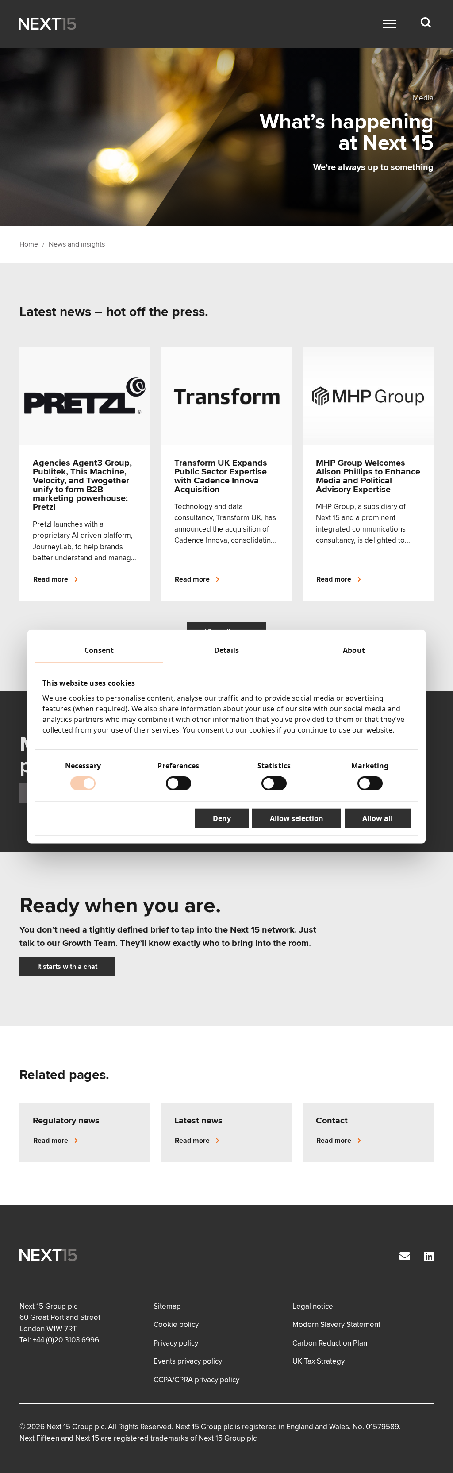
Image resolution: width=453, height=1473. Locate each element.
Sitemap (167, 1306)
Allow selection (296, 818)
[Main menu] (389, 24)
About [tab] (354, 650)
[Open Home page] (47, 24)
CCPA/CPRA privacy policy (196, 1379)
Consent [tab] (99, 650)
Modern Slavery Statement (336, 1324)
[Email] (404, 1256)
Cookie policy (176, 1324)
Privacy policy (176, 1343)
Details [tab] (226, 650)
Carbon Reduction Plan (329, 1343)
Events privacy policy (188, 1361)
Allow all (377, 818)
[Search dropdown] (425, 22)
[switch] (178, 783)
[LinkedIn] (429, 1256)
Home (28, 244)
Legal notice (312, 1306)
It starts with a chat (67, 966)
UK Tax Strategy (318, 1361)
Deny (222, 818)
